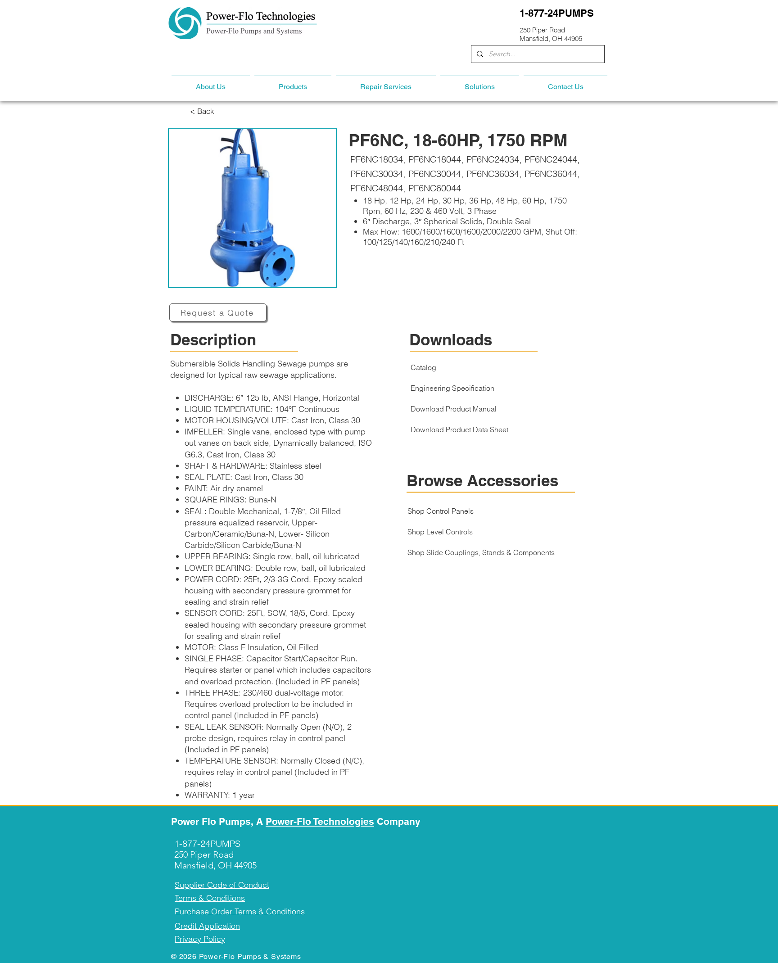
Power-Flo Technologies (320, 821)
